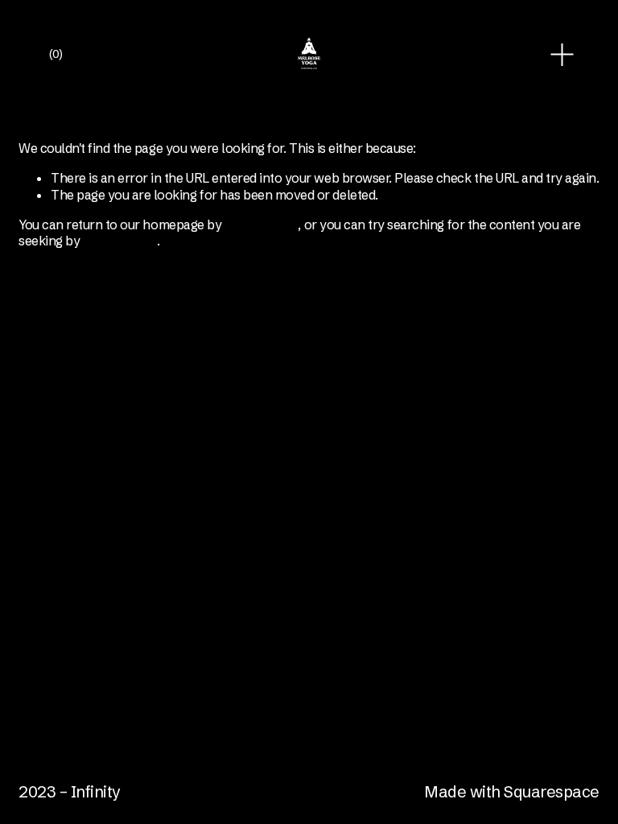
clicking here (262, 224)
